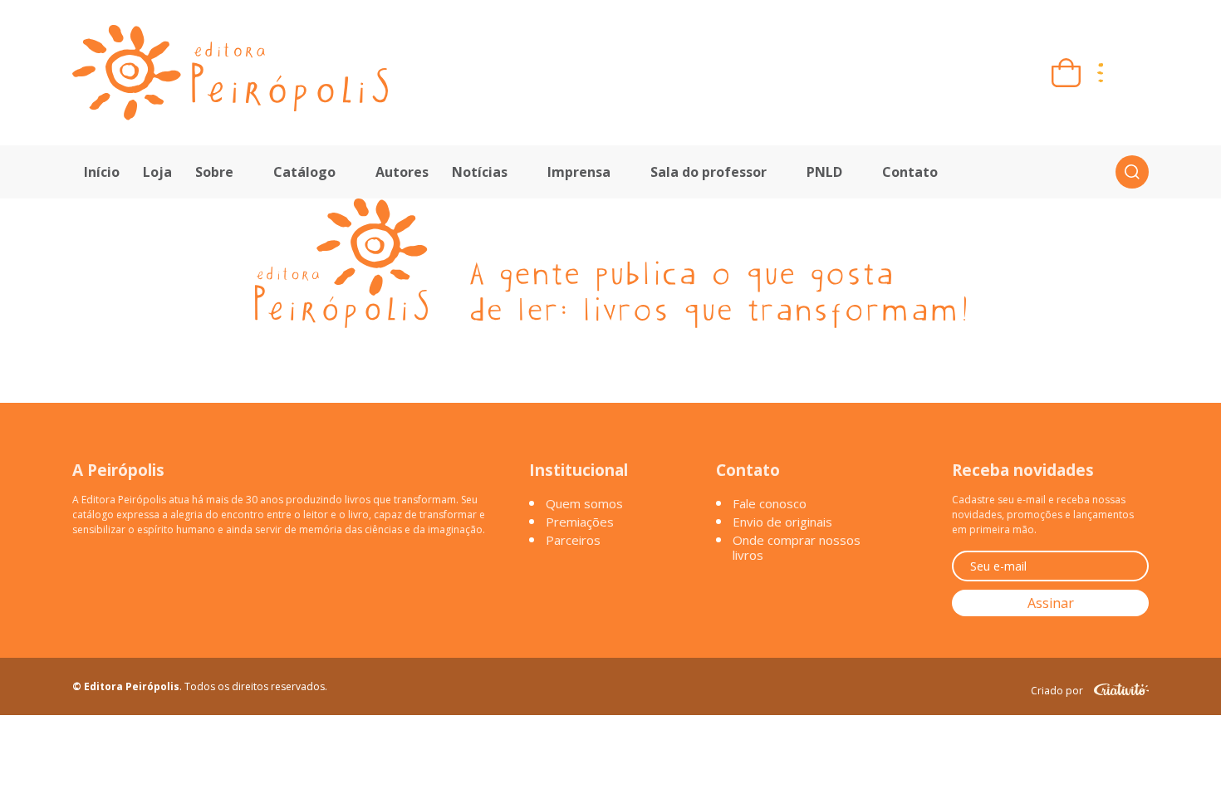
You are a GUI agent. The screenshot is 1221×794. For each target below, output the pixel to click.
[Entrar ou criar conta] (1134, 72)
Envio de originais (782, 521)
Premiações (580, 521)
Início (102, 172)
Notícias (480, 172)
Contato (910, 172)
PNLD (824, 172)
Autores (402, 172)
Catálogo (304, 172)
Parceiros (573, 539)
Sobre (214, 172)
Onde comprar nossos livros (797, 547)
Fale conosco (770, 503)
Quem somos (584, 503)
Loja (157, 172)
